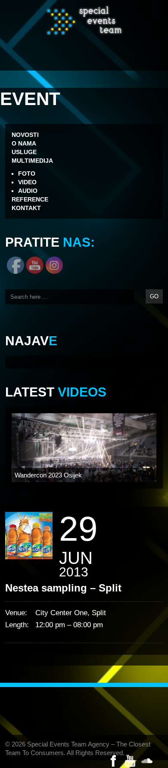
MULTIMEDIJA (32, 160)
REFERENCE (30, 199)
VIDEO (27, 182)
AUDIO (27, 190)
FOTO (26, 173)
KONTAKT (26, 207)
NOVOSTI (25, 134)
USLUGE (24, 152)
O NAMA (24, 143)
